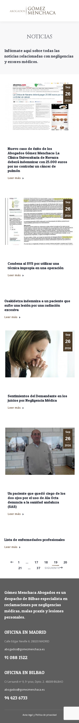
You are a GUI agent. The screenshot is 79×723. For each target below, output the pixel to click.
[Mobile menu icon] (72, 10)
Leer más (14, 178)
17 (36, 562)
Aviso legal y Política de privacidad (40, 714)
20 (65, 562)
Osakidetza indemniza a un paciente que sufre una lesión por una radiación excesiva (37, 305)
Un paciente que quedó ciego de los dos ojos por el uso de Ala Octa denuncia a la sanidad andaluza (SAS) (36, 500)
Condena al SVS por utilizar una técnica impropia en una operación (35, 265)
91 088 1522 (15, 657)
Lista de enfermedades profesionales (34, 539)
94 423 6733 (15, 698)
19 (55, 562)
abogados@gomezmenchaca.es (24, 649)
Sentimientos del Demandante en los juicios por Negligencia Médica (37, 398)
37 (38, 568)
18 (46, 562)
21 (20, 568)
